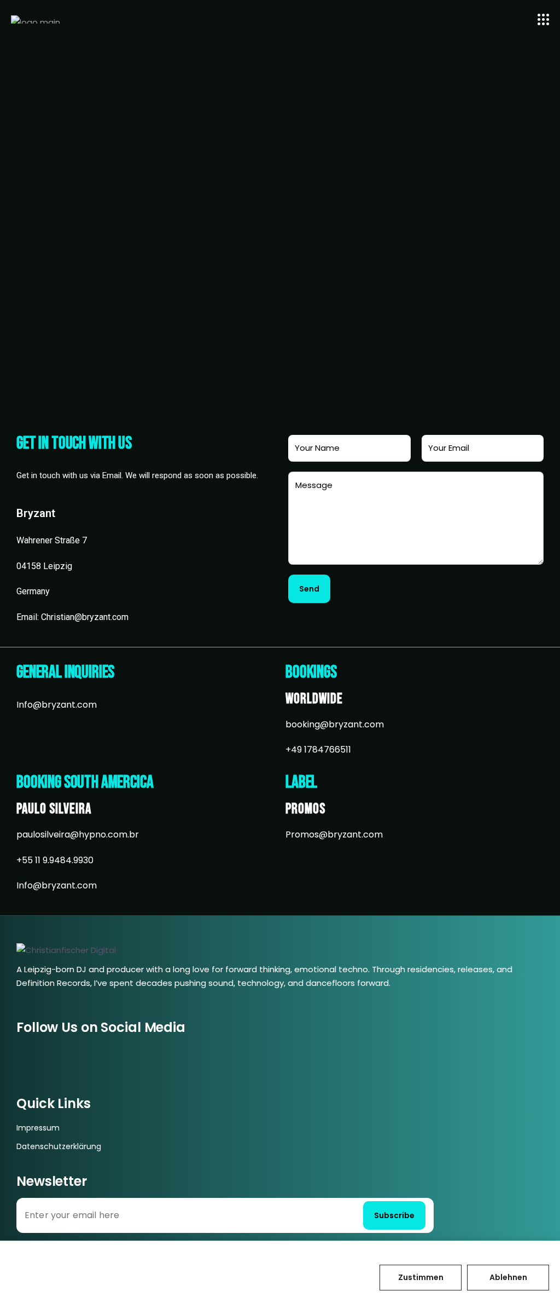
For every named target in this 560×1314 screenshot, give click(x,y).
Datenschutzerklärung (58, 1146)
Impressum (38, 1127)
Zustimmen (421, 1277)
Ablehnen (508, 1277)
